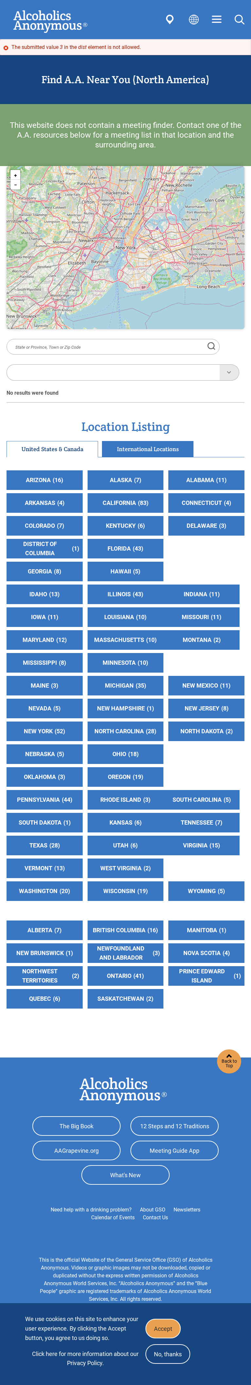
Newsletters (187, 1210)
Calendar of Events (113, 1217)
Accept (163, 1328)
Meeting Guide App (174, 1150)
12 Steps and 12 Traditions (174, 1126)
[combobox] (113, 372)
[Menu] (217, 20)
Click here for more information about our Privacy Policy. (85, 1358)
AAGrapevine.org (76, 1150)
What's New (125, 1175)
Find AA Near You (171, 19)
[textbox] (113, 372)
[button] (15, 175)
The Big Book (76, 1126)
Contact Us (155, 1217)
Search (239, 19)
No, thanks (168, 1354)
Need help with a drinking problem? (91, 1210)
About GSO (152, 1210)
